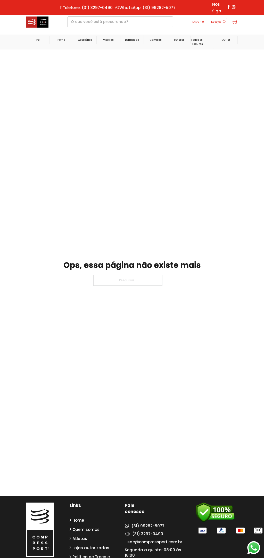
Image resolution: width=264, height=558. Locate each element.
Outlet (225, 40)
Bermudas (132, 40)
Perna (61, 40)
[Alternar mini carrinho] (235, 21)
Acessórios (85, 40)
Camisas (155, 40)
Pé (37, 40)
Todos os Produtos (197, 42)
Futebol (179, 40)
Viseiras (108, 40)
